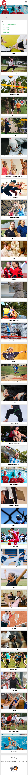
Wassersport (6, 32)
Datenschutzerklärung (14, 758)
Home (2, 17)
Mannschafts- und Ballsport (10, 24)
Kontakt (17, 763)
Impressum (14, 757)
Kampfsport (6, 29)
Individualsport (6, 27)
